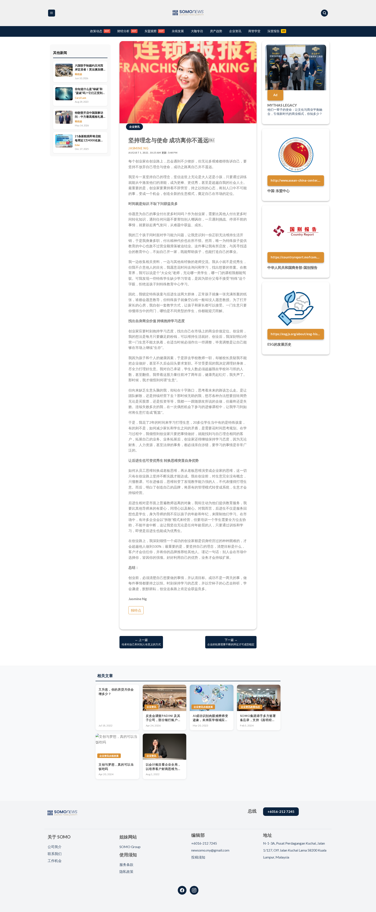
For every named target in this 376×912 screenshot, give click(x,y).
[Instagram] (194, 890)
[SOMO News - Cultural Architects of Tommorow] (187, 13)
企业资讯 (235, 31)
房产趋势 (216, 31)
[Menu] (51, 13)
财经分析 (123, 31)
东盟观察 (150, 31)
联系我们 (55, 854)
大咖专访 (197, 31)
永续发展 (178, 31)
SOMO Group (130, 847)
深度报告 (273, 31)
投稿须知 (198, 857)
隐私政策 (126, 871)
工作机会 (55, 860)
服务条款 (126, 864)
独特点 (136, 610)
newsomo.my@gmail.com (210, 850)
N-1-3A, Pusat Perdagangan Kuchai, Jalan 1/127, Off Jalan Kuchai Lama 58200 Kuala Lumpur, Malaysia (294, 850)
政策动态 (96, 31)
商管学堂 (254, 31)
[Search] (324, 13)
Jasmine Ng (138, 148)
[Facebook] (182, 890)
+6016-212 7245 (204, 843)
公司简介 (55, 847)
